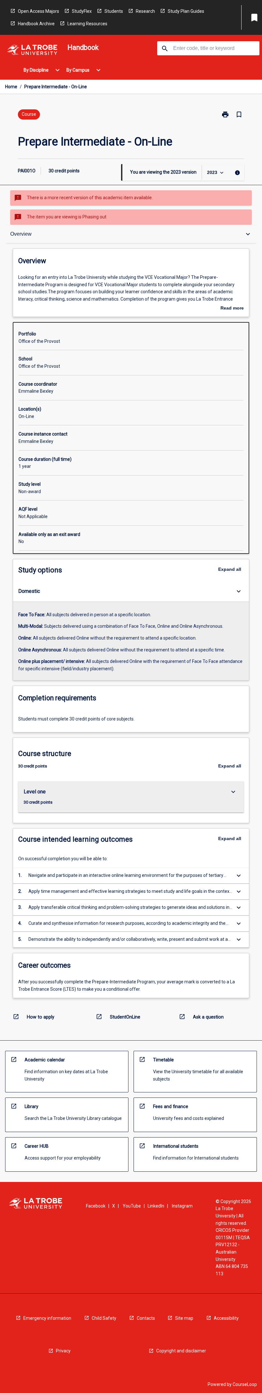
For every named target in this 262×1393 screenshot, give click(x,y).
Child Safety (104, 1318)
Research (145, 11)
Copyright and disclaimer (181, 1350)
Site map (184, 1318)
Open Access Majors (38, 11)
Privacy (63, 1350)
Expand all (229, 569)
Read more (232, 308)
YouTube (132, 1205)
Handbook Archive (36, 23)
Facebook (95, 1205)
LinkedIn (156, 1205)
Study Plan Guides (186, 11)
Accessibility (226, 1318)
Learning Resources (87, 23)
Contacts (146, 1318)
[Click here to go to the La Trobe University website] (32, 51)
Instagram (182, 1205)
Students (113, 11)
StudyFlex (82, 11)
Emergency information (47, 1318)
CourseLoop (245, 1384)
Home (11, 86)
